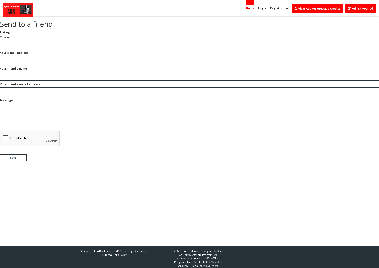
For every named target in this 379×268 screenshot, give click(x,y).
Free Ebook (194, 262)
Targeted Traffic (212, 251)
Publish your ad (362, 8)
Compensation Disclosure (96, 251)
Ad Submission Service (197, 256)
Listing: (5, 32)
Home (250, 8)
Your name (7, 37)
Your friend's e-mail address (20, 84)
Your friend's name (13, 68)
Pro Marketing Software (204, 265)
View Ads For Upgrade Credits (318, 8)
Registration (279, 8)
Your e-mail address (14, 53)
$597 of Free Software (187, 251)
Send (13, 157)
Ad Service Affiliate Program (195, 255)
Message (6, 100)
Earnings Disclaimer (134, 251)
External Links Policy (114, 255)
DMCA (117, 251)
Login (262, 8)
